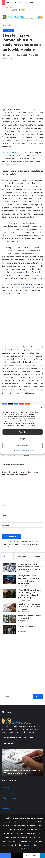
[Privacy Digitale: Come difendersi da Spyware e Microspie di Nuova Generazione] (9, 579)
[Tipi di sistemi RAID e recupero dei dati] (9, 629)
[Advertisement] (22, 85)
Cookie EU (6, 803)
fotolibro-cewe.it (23, 287)
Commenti (37, 556)
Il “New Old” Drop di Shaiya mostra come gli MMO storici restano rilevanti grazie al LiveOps (29, 594)
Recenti (7, 556)
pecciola (8, 55)
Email (4, 515)
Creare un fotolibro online (13, 152)
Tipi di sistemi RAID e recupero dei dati (27, 627)
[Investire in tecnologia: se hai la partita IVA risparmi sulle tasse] (9, 607)
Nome (5, 505)
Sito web (5, 526)
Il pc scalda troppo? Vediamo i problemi (20, 2)
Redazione (6, 808)
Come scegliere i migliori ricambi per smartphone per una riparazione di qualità (30, 567)
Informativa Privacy (27, 450)
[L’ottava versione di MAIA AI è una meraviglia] (9, 618)
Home (6, 26)
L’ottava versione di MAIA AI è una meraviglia (30, 616)
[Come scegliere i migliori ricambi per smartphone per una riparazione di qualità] (9, 567)
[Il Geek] (15, 9)
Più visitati (21, 556)
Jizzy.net (29, 845)
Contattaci (5, 787)
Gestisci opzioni (22, 445)
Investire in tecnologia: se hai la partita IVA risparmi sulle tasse (29, 606)
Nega (22, 438)
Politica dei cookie (8, 793)
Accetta (22, 432)
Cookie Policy (15, 450)
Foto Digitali (14, 26)
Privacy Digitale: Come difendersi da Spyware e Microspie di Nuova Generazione (28, 580)
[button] (41, 407)
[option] (22, 762)
